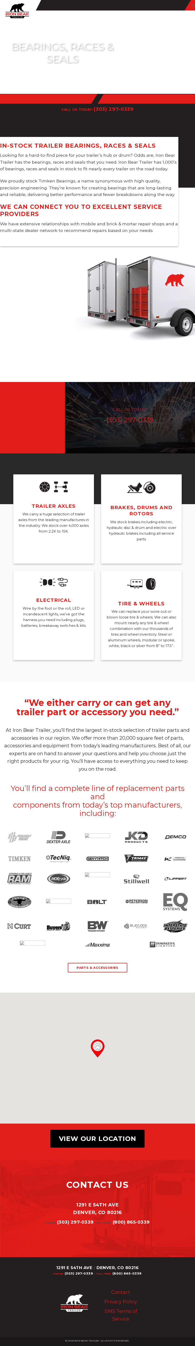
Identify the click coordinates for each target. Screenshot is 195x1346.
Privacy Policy (120, 1302)
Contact (120, 1292)
